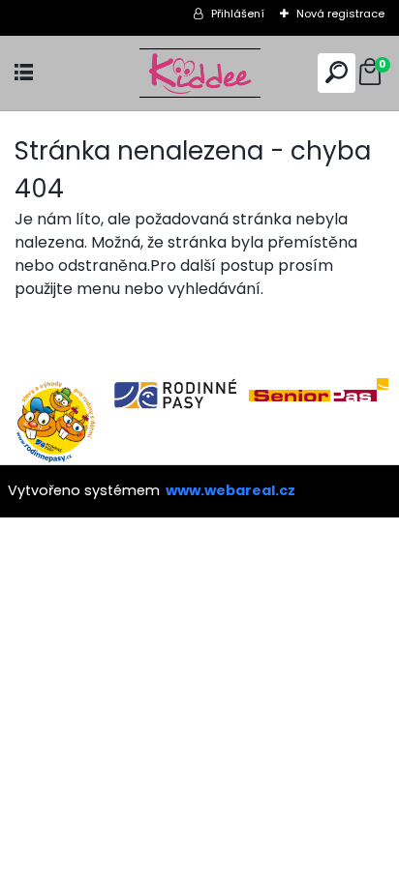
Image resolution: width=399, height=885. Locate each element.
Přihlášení (237, 13)
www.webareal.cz (230, 490)
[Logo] (199, 73)
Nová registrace (340, 13)
